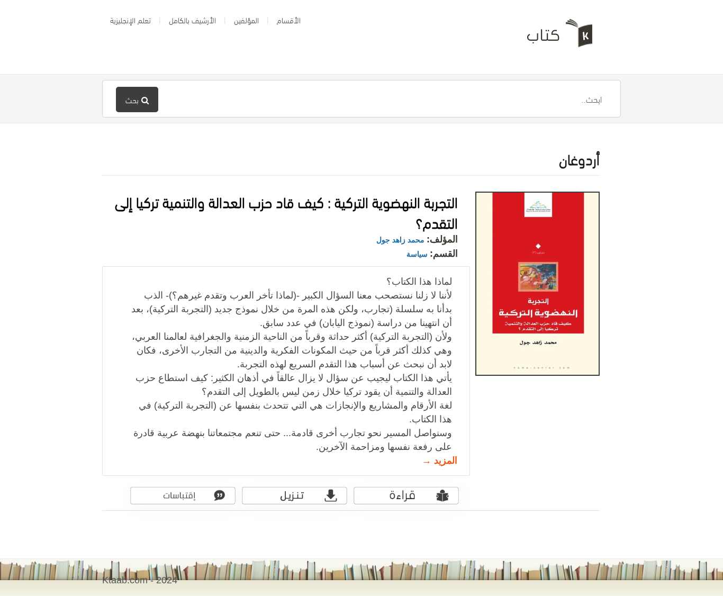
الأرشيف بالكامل (192, 19)
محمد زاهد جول (400, 240)
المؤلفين (246, 19)
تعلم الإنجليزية (130, 19)
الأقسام (289, 19)
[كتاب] (552, 37)
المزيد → (439, 460)
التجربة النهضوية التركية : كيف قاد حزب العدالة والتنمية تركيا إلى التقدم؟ (286, 211)
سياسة (417, 254)
